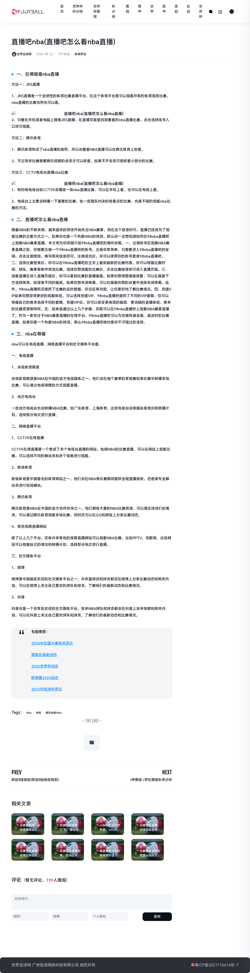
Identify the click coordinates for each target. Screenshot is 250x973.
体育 (38, 712)
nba (28, 712)
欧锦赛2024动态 (44, 678)
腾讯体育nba (54, 712)
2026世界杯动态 (44, 666)
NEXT (167, 772)
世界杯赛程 (96, 11)
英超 (176, 8)
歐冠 (188, 8)
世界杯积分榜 (78, 8)
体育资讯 (80, 54)
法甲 (152, 8)
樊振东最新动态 (44, 655)
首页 (62, 8)
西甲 (164, 8)
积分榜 (113, 11)
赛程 (127, 8)
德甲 (139, 8)
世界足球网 (24, 54)
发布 (157, 917)
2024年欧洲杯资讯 (46, 689)
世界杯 (200, 11)
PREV (16, 772)
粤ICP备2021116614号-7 (217, 965)
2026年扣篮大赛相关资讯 (52, 643)
